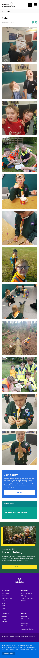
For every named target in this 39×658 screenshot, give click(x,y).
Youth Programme (7, 598)
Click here (31, 629)
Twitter (4, 619)
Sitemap (23, 596)
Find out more (19, 567)
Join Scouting (5, 593)
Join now (19, 493)
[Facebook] (33, 22)
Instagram (5, 622)
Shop (3, 603)
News (3, 601)
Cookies (23, 601)
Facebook (4, 617)
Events (4, 606)
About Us (4, 596)
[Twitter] (36, 22)
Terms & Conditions (27, 598)
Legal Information (26, 593)
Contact (4, 608)
